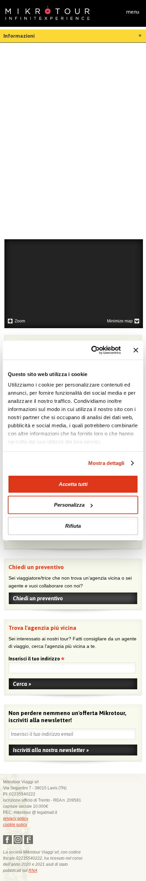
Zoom (20, 321)
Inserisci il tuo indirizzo (34, 659)
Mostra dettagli (106, 463)
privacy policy (15, 818)
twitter (18, 839)
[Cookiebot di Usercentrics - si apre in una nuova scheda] (92, 350)
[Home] (47, 12)
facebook (7, 839)
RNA (33, 870)
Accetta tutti (73, 484)
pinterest (28, 839)
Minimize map (120, 321)
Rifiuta (73, 525)
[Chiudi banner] (135, 350)
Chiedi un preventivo (38, 598)
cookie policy (15, 824)
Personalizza (69, 505)
